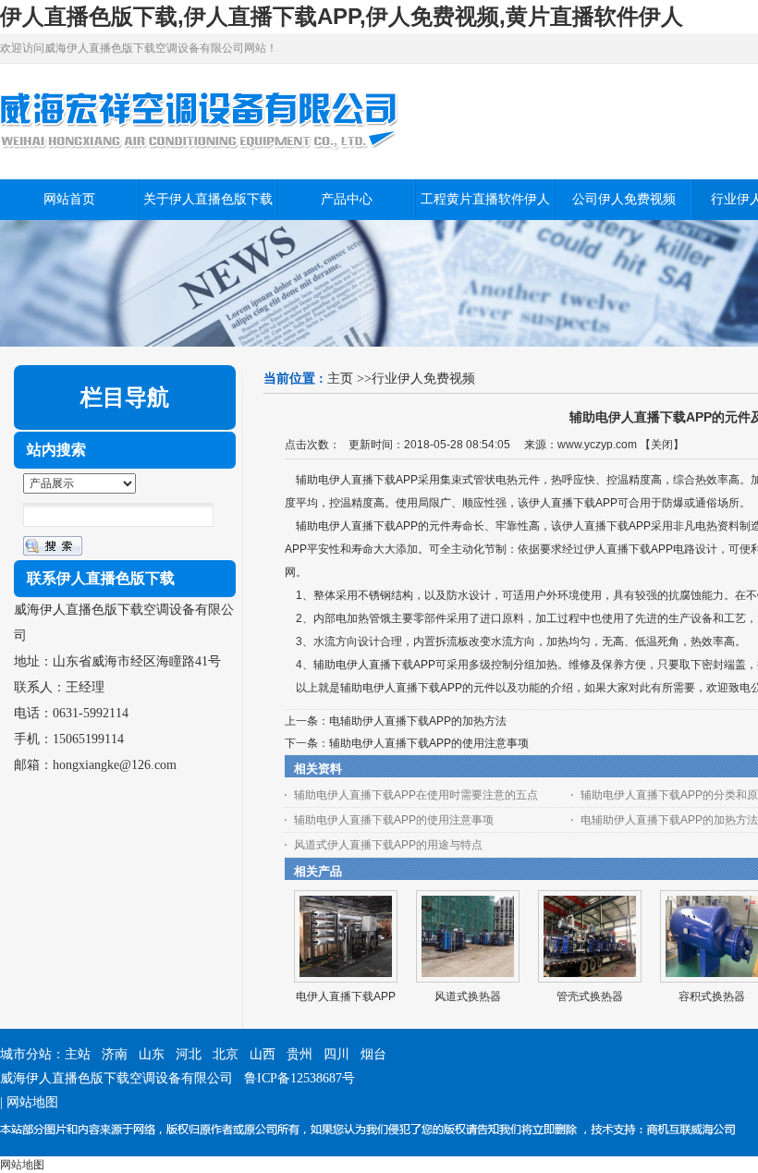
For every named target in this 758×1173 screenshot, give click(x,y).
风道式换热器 (467, 996)
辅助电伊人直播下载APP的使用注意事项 (429, 743)
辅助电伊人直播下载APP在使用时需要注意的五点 (416, 794)
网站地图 (32, 1102)
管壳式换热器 (589, 996)
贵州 (299, 1054)
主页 (340, 378)
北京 (225, 1054)
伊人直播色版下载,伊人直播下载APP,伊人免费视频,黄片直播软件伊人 (341, 16)
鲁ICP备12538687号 (299, 1078)
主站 (78, 1054)
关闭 (662, 444)
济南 (115, 1054)
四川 (336, 1054)
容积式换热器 (712, 996)
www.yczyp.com (597, 444)
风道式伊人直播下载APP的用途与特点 (388, 844)
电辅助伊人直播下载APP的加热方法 (418, 721)
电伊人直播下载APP (346, 996)
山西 (262, 1054)
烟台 (373, 1054)
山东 (152, 1054)
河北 (189, 1054)
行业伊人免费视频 (423, 378)
